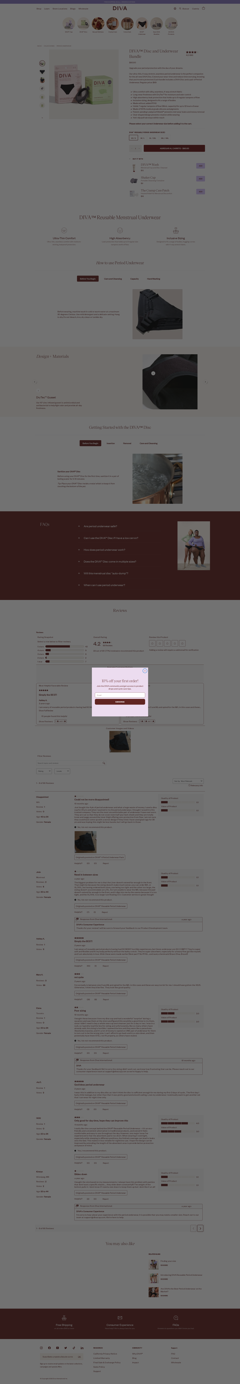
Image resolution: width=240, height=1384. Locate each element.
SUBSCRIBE (120, 701)
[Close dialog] (145, 671)
